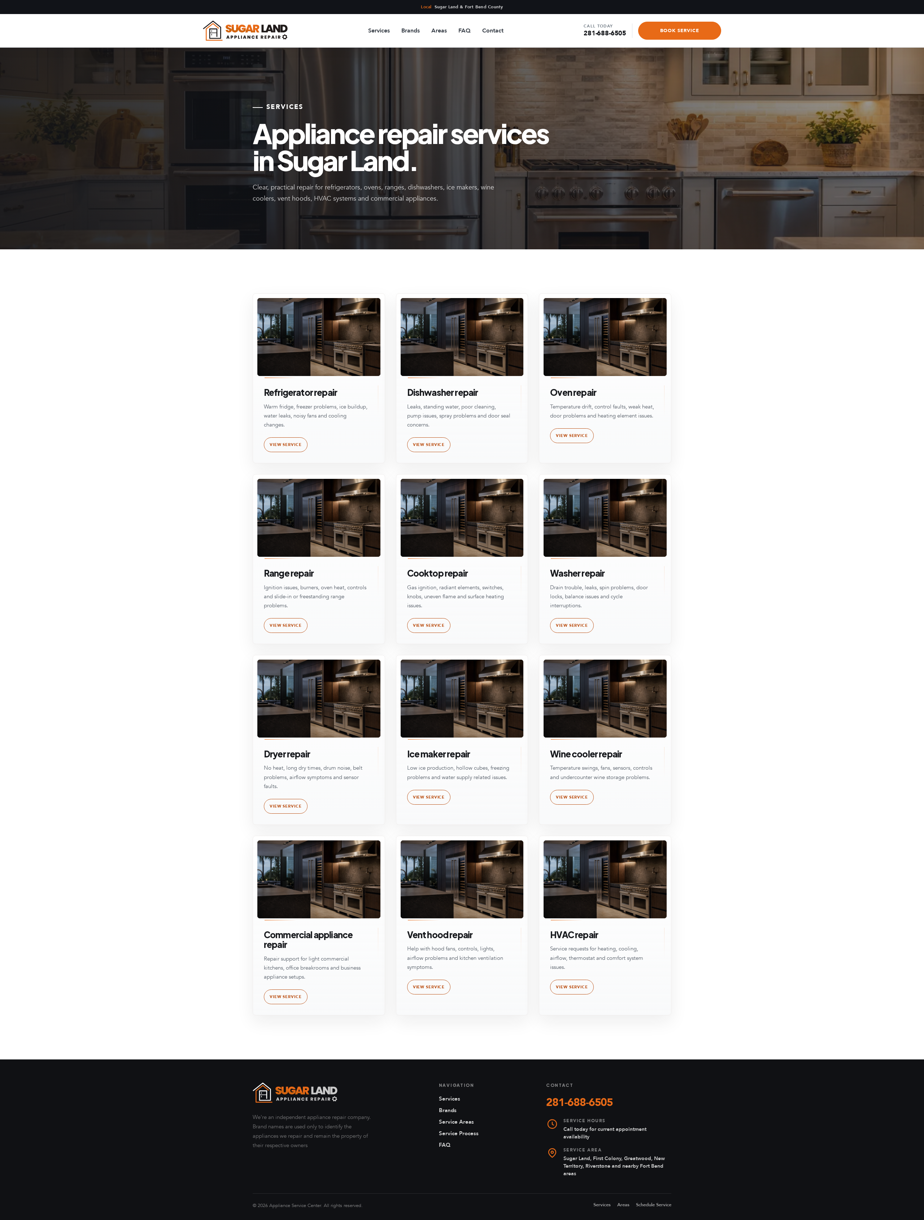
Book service (679, 30)
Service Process (459, 1133)
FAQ (464, 31)
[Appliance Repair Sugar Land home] (245, 31)
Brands (410, 31)
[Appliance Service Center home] (295, 1093)
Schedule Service (653, 1205)
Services (379, 31)
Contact (493, 31)
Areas (439, 31)
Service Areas (456, 1121)
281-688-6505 (605, 30)
